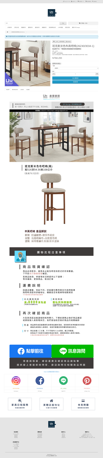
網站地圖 (16, 437)
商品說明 (7, 89)
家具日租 (67, 27)
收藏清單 (63, 436)
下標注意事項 (39, 433)
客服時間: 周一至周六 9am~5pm (87, 436)
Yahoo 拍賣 (16, 445)
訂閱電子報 (63, 437)
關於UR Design (76, 27)
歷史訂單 (63, 435)
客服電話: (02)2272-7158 (87, 435)
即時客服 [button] (62, 41)
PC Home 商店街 (16, 446)
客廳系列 (23, 27)
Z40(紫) (56, 51)
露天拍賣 (16, 448)
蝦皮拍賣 (16, 447)
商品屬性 (28, 89)
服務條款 (16, 436)
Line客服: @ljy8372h (87, 433)
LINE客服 (60, 27)
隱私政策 (16, 435)
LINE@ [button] (68, 41)
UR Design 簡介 (16, 433)
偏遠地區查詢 (39, 437)
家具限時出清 (52, 27)
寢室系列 (30, 27)
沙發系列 (9, 27)
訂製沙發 (16, 27)
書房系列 (37, 27)
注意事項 (22, 89)
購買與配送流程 (15, 89)
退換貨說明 (40, 436)
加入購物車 (75, 78)
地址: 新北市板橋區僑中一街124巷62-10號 (87, 437)
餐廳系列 (44, 27)
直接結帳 (75, 82)
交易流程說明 (39, 435)
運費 (54, 65)
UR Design (54, 454)
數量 (53, 71)
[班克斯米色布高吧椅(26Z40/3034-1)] (27, 63)
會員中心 (63, 433)
